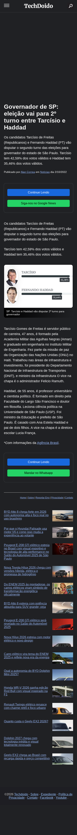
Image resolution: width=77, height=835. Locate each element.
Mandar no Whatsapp (38, 472)
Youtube (61, 797)
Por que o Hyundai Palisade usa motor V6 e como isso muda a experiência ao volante (25, 532)
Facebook (46, 797)
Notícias (45, 171)
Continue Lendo (38, 192)
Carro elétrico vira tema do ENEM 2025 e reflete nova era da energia (26, 655)
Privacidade (57, 497)
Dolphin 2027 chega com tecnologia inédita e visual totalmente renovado (21, 742)
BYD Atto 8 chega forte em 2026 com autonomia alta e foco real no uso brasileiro (26, 515)
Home (23, 497)
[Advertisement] (38, 57)
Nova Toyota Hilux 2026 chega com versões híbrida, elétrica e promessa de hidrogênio (27, 571)
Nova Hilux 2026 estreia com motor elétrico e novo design (27, 639)
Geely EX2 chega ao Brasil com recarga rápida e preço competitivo (27, 756)
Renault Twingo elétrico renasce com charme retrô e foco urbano (25, 706)
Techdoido (21, 794)
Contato (69, 497)
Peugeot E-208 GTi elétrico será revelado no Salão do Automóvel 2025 (25, 624)
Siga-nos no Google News (38, 203)
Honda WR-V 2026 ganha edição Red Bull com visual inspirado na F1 (26, 691)
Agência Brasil (47, 443)
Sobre (31, 497)
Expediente (48, 794)
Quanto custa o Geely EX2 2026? (26, 721)
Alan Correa (28, 171)
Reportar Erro (43, 497)
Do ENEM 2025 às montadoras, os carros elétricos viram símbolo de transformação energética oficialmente (27, 589)
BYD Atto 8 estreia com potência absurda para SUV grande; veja (25, 605)
